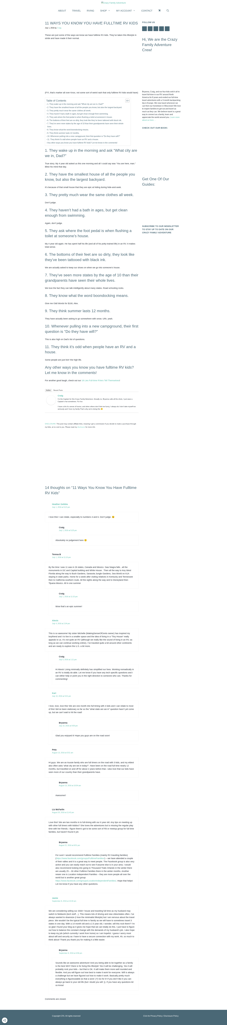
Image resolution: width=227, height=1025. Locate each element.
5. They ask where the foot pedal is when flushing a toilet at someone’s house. (79, 117)
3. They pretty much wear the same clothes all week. (69, 110)
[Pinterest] (167, 28)
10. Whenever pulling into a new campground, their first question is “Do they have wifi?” (83, 136)
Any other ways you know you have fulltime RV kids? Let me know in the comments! (82, 143)
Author (48, 390)
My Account (124, 10)
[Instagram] (150, 28)
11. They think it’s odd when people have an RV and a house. (73, 139)
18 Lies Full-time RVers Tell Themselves (100, 380)
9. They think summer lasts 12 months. (63, 133)
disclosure (81, 427)
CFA (62, 1016)
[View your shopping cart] (159, 11)
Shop (103, 10)
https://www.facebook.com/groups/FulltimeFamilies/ (80, 858)
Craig (60, 395)
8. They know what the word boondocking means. (68, 130)
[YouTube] (155, 28)
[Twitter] (161, 28)
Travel (76, 10)
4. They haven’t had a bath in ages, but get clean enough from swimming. (77, 114)
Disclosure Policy (171, 1016)
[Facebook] (144, 28)
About (62, 10)
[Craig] (51, 404)
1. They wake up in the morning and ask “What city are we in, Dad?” (75, 104)
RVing (90, 10)
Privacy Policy (156, 1016)
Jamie (55, 898)
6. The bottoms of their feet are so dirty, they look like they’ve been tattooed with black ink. (84, 120)
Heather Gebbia (60, 504)
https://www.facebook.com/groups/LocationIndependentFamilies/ (85, 881)
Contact (146, 10)
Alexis (55, 620)
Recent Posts (58, 390)
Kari (54, 693)
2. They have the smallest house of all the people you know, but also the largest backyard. (84, 107)
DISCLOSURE (50, 424)
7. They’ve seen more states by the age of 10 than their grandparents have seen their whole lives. (85, 125)
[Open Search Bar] (168, 11)
